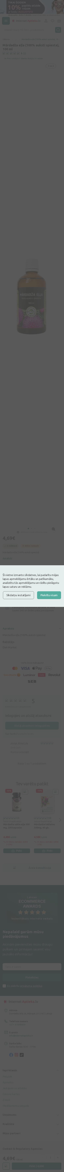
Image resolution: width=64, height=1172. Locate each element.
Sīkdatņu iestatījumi (18, 595)
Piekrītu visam (49, 595)
